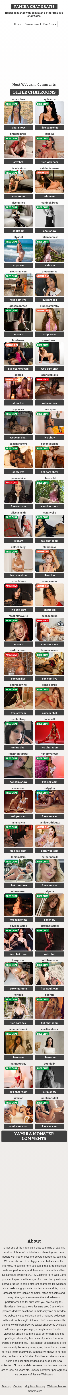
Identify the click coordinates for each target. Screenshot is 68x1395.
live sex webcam (18, 368)
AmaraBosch (49, 340)
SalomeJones (49, 581)
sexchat (18, 162)
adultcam (49, 196)
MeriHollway (18, 719)
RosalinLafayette (18, 616)
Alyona (50, 891)
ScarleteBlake (49, 374)
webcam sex (49, 403)
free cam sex (49, 816)
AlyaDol (18, 237)
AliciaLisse (18, 788)
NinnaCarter (18, 891)
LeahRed (18, 374)
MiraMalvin (18, 822)
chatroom (18, 231)
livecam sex (49, 299)
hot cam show (49, 472)
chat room (18, 196)
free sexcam (18, 506)
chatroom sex (49, 644)
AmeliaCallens (49, 1029)
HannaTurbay (18, 1063)
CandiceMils (49, 684)
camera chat (49, 713)
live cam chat (50, 127)
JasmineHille (18, 478)
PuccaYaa (50, 409)
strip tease (49, 334)
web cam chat (49, 368)
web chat (49, 954)
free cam (18, 1057)
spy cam (18, 265)
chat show (18, 127)
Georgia (49, 994)
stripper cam (18, 816)
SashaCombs (49, 616)
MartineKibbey (49, 202)
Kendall (18, 994)
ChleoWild (50, 478)
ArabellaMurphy (49, 306)
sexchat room (49, 506)
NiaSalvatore (18, 168)
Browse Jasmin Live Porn (40, 24)
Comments (46, 85)
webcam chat (18, 437)
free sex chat (18, 850)
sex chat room (49, 541)
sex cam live (49, 678)
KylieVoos (50, 99)
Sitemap (6, 1386)
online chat (18, 747)
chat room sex (18, 885)
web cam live (18, 299)
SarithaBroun (18, 650)
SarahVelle (49, 512)
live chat (49, 575)
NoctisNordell (49, 1098)
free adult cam (49, 988)
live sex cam (18, 609)
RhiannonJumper (18, 753)
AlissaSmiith (18, 512)
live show (49, 437)
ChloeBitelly (18, 547)
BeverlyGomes (49, 443)
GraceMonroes (18, 306)
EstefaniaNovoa (49, 168)
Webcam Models (57, 1386)
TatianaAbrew (50, 237)
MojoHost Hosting (35, 1386)
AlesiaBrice (18, 202)
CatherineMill (50, 857)
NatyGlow (49, 788)
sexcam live (18, 678)
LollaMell (49, 719)
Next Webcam (24, 85)
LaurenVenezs (49, 650)
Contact (17, 1386)
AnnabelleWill (18, 133)
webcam (50, 265)
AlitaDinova (50, 547)
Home (17, 24)
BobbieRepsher (50, 960)
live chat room (49, 747)
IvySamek (18, 409)
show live (18, 403)
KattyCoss (18, 960)
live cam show (18, 575)
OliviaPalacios (18, 926)
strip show (49, 1092)
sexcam (18, 334)
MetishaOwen (18, 271)
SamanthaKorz (18, 443)
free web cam (50, 162)
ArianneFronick (18, 1029)
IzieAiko (49, 133)
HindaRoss (18, 340)
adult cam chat (18, 1126)
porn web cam (49, 850)
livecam (18, 541)
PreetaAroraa (49, 271)
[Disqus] (34, 1189)
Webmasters (35, 1391)
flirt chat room (49, 1023)
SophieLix (49, 1063)
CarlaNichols (18, 581)
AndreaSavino (18, 684)
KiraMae (18, 1098)
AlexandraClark (50, 926)
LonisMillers (18, 857)
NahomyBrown (50, 753)
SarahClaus (18, 99)
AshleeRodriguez (50, 822)
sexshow (49, 919)
